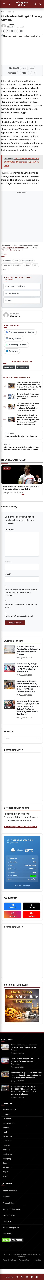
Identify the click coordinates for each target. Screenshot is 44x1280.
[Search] (37, 738)
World (5, 1176)
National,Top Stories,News (12, 265)
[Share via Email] (21, 31)
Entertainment (9, 1123)
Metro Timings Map (11, 1227)
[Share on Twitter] (22, 1277)
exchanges (7, 261)
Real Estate (7, 1154)
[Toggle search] (35, 4)
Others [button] (8, 300)
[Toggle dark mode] (40, 4)
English (24, 68)
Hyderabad (7, 1136)
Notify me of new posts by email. (19, 616)
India (16, 261)
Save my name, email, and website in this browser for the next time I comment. (21, 593)
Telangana (7, 1167)
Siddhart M (11, 25)
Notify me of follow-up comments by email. (21, 605)
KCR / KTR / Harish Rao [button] (15, 286)
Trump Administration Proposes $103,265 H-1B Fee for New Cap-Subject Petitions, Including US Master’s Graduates (28, 707)
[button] (40, 480)
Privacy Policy (8, 1203)
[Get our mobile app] (9, 4)
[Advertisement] (22, 217)
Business (6, 1114)
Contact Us (7, 1234)
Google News (15, 338)
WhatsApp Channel (18, 345)
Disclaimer (7, 1221)
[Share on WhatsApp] (16, 31)
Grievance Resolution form (11, 250)
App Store (10, 367)
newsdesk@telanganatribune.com (14, 248)
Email (8, 574)
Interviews (7, 1141)
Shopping (7, 1158)
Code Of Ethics (9, 1215)
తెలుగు (32, 68)
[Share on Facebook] (3, 31)
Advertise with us (10, 1191)
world (5, 269)
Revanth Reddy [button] (12, 293)
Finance (6, 1127)
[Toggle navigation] (4, 4)
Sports (5, 1163)
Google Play (23, 367)
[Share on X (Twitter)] (8, 31)
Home (3, 12)
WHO (36, 265)
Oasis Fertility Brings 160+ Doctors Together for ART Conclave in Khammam (27, 668)
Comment (10, 529)
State (28, 265)
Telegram (13, 351)
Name (8, 562)
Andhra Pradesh (9, 1110)
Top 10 (5, 1172)
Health (5, 1132)
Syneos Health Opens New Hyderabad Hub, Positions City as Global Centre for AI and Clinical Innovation (28, 686)
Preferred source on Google (21, 332)
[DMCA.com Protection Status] (22, 1240)
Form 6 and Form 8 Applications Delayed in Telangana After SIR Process (28, 650)
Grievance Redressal (11, 1209)
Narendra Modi (27, 261)
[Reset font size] (34, 73)
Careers (6, 1197)
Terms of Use (24, 1260)
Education (7, 1119)
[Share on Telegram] (12, 31)
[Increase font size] (30, 73)
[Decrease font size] (19, 73)
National (11, 12)
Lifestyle (6, 1145)
